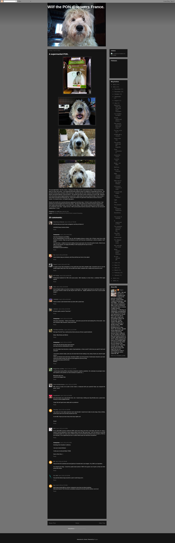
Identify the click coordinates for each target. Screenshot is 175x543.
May (115, 265)
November (117, 91)
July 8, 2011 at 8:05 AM (66, 234)
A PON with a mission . (118, 135)
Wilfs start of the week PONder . (117, 182)
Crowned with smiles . (118, 192)
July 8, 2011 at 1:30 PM (70, 368)
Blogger (96, 539)
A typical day (117, 237)
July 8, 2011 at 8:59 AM (62, 286)
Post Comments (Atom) (80, 528)
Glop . (116, 202)
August (116, 100)
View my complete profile (118, 355)
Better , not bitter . (117, 163)
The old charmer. (117, 170)
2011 (114, 87)
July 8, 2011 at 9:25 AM (64, 309)
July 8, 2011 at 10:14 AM (66, 318)
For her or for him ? (118, 131)
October (116, 94)
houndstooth (56, 395)
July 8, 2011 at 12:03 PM (70, 329)
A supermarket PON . (118, 222)
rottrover (55, 309)
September (117, 96)
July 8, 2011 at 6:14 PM (66, 442)
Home (77, 523)
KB (54, 461)
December (117, 89)
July (115, 103)
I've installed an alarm (117, 114)
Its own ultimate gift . (117, 258)
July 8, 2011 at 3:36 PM (64, 409)
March (116, 270)
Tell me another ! (117, 196)
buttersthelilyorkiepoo (59, 384)
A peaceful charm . (117, 155)
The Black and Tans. (58, 329)
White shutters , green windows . (117, 252)
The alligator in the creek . (117, 241)
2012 (114, 84)
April (115, 267)
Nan (54, 255)
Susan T (55, 264)
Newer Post (52, 523)
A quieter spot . (116, 159)
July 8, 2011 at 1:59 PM (71, 384)
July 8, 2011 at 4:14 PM (62, 428)
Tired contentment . (118, 151)
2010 (114, 278)
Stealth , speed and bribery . (118, 119)
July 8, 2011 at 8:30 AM (65, 275)
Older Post (102, 523)
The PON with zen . (117, 234)
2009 (114, 280)
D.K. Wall (55, 475)
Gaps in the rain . (117, 139)
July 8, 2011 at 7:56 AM (70, 222)
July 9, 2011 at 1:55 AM (61, 461)
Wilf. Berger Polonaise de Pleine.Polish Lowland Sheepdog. (68, 213)
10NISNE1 (56, 299)
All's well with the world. (118, 246)
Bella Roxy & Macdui (58, 222)
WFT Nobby (56, 275)
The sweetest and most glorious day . (118, 229)
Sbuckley (55, 409)
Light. (115, 200)
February (117, 272)
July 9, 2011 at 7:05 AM (61, 485)
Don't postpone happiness (117, 209)
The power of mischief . (118, 217)
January (116, 275)
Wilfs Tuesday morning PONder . (117, 176)
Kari (54, 485)
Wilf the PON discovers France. (75, 7)
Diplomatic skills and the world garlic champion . (118, 108)
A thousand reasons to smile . (118, 188)
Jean (54, 286)
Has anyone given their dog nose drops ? (117, 126)
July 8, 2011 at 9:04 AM (65, 299)
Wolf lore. (117, 167)
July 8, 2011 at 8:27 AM (63, 264)
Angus (121, 290)
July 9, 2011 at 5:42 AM (64, 475)
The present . (118, 204)
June (116, 262)
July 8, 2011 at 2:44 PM (66, 395)
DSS (54, 428)
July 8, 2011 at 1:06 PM (66, 342)
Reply (54, 229)
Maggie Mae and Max (58, 368)
